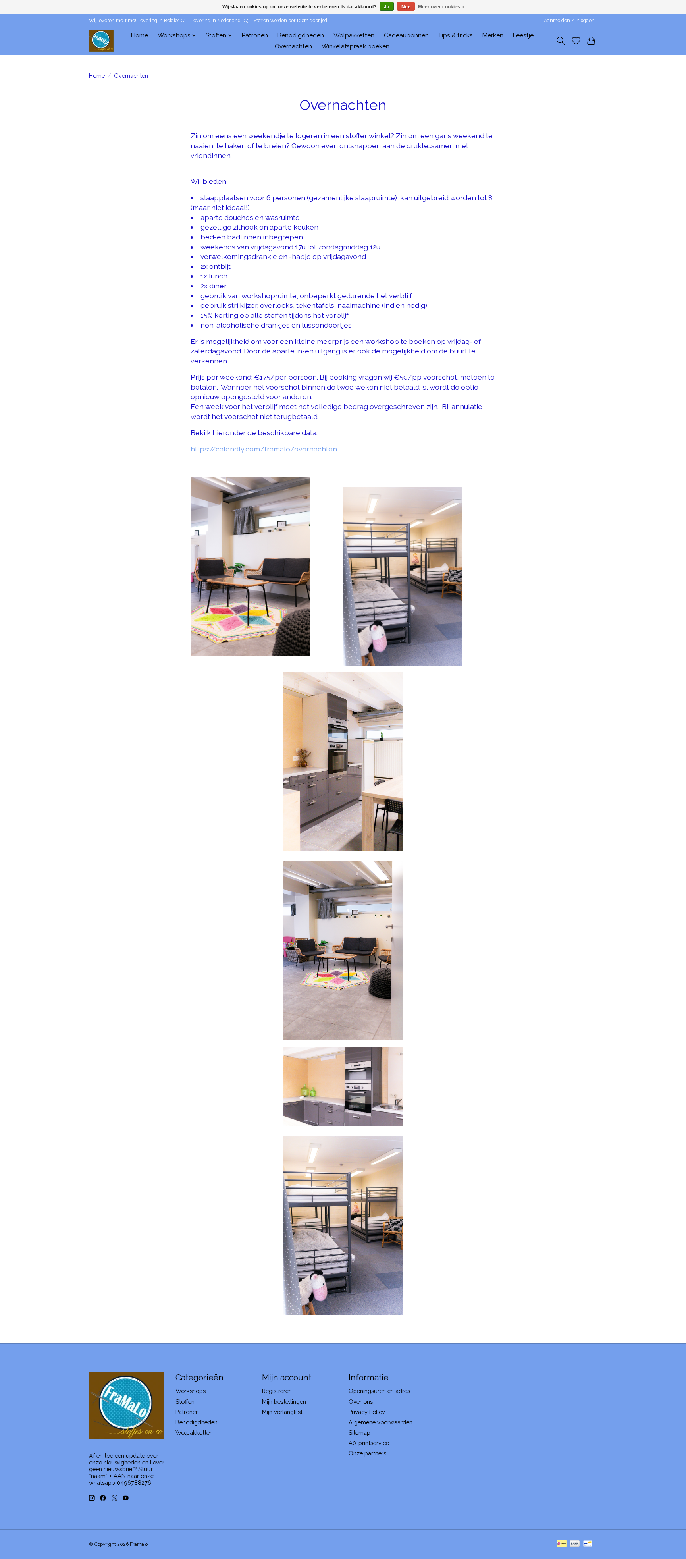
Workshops (190, 1390)
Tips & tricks (455, 35)
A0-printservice (369, 1442)
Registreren (277, 1390)
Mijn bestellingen (284, 1401)
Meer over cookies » (441, 7)
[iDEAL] (562, 1544)
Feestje (523, 35)
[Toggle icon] (561, 41)
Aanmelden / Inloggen (569, 20)
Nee (405, 7)
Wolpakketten (353, 35)
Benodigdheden (300, 35)
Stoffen (185, 1401)
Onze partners (367, 1453)
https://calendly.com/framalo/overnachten (264, 449)
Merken (492, 35)
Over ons (361, 1401)
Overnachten (293, 46)
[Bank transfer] (575, 1544)
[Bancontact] (588, 1544)
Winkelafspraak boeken (355, 46)
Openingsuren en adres (379, 1390)
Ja (386, 7)
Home (139, 35)
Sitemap (359, 1432)
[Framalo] (101, 41)
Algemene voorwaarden (380, 1422)
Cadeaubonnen (406, 35)
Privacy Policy (367, 1412)
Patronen (255, 35)
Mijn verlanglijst (282, 1412)
